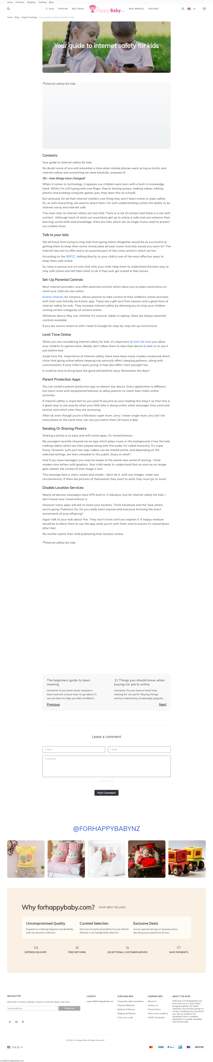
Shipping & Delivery (127, 1013)
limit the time (142, 341)
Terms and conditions (158, 1013)
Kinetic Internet (52, 297)
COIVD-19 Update (156, 1017)
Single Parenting (29, 17)
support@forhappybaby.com (100, 1001)
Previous (53, 704)
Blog (51, 2)
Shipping (31, 2)
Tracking (42, 2)
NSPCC (70, 256)
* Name (48, 749)
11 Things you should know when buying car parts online (139, 682)
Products (20, 2)
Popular (63, 8)
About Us (152, 1001)
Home (10, 2)
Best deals (78, 8)
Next (162, 704)
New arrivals (136, 8)
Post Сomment (106, 792)
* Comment (50, 758)
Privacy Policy (154, 1009)
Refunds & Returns (126, 1009)
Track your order (125, 1017)
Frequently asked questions (131, 1001)
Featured (153, 8)
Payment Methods (126, 1005)
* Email (113, 749)
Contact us (153, 1005)
